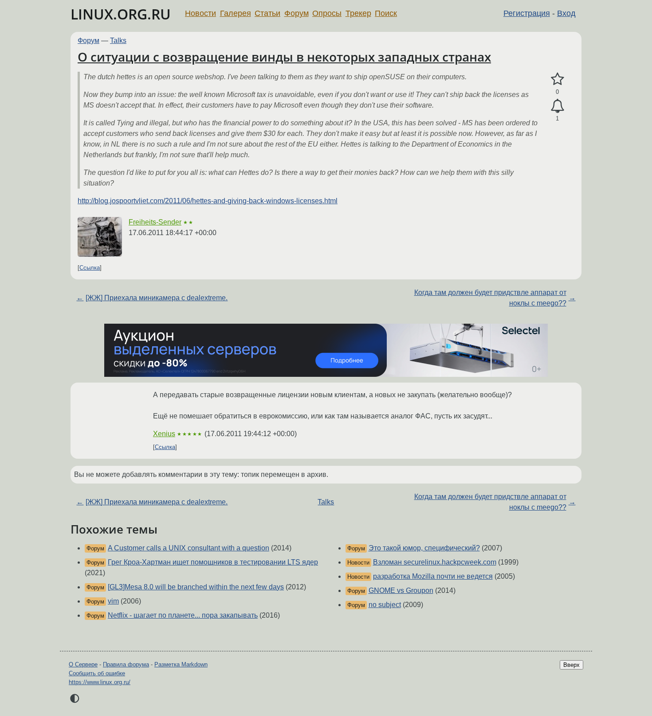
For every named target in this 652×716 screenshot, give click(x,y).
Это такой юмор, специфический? (424, 548)
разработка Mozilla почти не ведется (433, 576)
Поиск (386, 13)
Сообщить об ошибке (97, 673)
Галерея (235, 13)
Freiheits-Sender (155, 222)
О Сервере (83, 664)
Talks (118, 40)
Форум (296, 13)
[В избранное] (557, 79)
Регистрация (526, 13)
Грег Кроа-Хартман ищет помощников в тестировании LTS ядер (213, 562)
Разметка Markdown (181, 664)
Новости (200, 13)
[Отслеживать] (557, 106)
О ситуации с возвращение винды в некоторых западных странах (284, 56)
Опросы (327, 13)
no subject (385, 604)
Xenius (164, 433)
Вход (566, 13)
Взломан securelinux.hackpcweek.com (434, 562)
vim (113, 601)
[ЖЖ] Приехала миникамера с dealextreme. (157, 298)
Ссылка (89, 267)
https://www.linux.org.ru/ (99, 682)
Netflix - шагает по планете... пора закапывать (183, 615)
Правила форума (126, 664)
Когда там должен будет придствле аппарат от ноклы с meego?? (490, 298)
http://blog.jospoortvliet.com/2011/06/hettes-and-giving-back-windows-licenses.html (208, 201)
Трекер (358, 13)
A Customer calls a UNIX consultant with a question (188, 548)
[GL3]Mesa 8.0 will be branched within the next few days (196, 587)
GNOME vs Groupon (401, 590)
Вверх (571, 665)
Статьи (267, 13)
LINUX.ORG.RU (121, 13)
